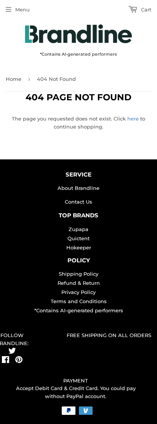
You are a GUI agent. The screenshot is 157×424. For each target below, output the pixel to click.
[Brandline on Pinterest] (19, 361)
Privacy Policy (78, 292)
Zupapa (78, 229)
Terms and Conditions (79, 301)
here (133, 119)
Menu (22, 9)
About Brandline (78, 188)
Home (13, 79)
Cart (145, 9)
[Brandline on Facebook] (6, 361)
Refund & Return (79, 283)
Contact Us (78, 202)
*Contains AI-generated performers (78, 310)
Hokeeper (78, 247)
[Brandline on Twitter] (12, 352)
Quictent (78, 238)
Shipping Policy (78, 274)
